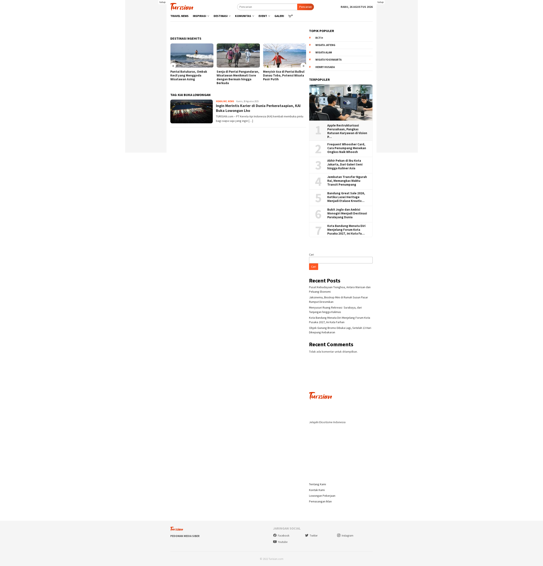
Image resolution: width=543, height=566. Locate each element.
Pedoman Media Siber (185, 536)
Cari (311, 254)
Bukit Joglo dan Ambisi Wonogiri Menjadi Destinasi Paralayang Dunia (347, 213)
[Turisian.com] (181, 6)
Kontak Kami (317, 490)
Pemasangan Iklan (320, 501)
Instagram (347, 535)
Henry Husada (325, 67)
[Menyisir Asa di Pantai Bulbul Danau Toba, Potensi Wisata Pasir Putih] (284, 55)
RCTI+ (319, 38)
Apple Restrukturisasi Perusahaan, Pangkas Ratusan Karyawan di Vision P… (347, 131)
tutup (162, 2)
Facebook (283, 535)
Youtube (282, 542)
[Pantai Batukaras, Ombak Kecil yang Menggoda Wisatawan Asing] (191, 55)
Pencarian (305, 7)
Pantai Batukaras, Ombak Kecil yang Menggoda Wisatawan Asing (188, 75)
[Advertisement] (146, 89)
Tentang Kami (317, 484)
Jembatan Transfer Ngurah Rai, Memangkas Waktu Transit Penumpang (347, 180)
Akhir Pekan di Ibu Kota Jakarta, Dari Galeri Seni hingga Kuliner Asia (344, 164)
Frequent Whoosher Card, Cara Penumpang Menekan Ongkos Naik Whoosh (346, 148)
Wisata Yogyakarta (328, 59)
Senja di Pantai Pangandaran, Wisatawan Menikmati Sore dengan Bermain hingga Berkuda (238, 77)
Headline (221, 101)
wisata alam (323, 52)
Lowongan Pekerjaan (322, 496)
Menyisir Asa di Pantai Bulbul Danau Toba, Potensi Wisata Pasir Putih (283, 75)
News (231, 101)
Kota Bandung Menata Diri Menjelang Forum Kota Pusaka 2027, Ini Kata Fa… (346, 229)
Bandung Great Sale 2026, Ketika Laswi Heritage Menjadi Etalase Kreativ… (346, 197)
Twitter (314, 535)
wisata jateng (325, 45)
